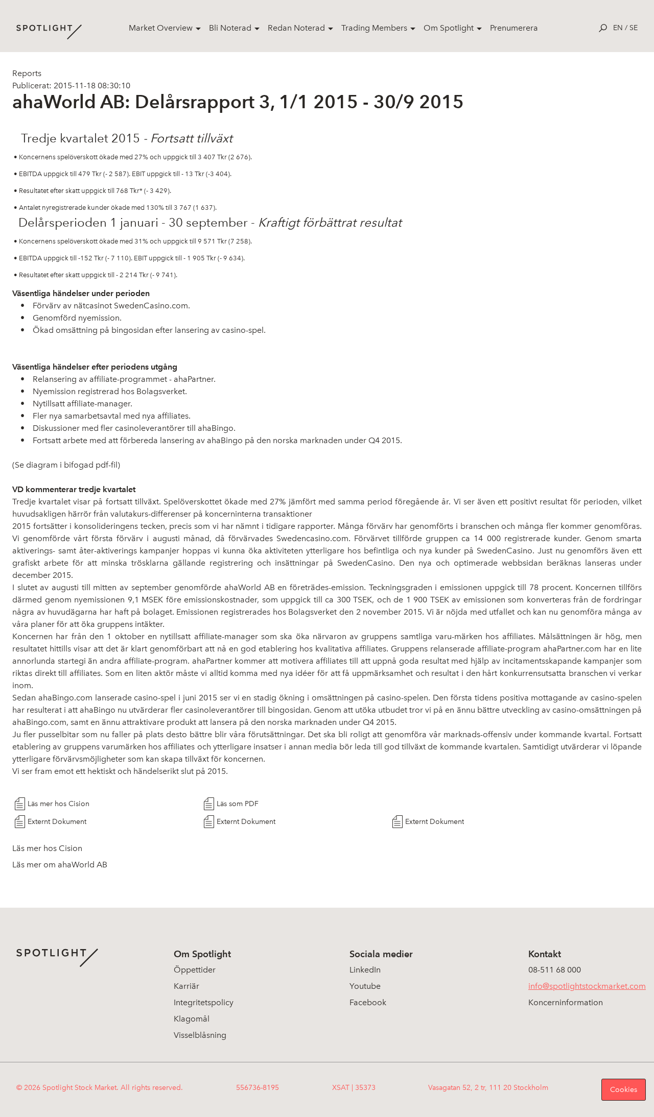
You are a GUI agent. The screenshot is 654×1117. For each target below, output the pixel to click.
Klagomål (191, 1019)
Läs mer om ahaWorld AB (59, 864)
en (618, 27)
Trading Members (374, 28)
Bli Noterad (230, 28)
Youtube (365, 986)
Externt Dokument (57, 821)
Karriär (186, 986)
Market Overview (161, 28)
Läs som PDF (238, 803)
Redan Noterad (296, 28)
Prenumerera (514, 28)
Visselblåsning (200, 1035)
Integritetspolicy (203, 1002)
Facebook (367, 1002)
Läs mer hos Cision (58, 803)
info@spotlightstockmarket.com (587, 986)
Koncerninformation (565, 1002)
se (633, 27)
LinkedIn (365, 970)
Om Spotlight (449, 28)
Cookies (623, 1089)
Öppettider (195, 970)
